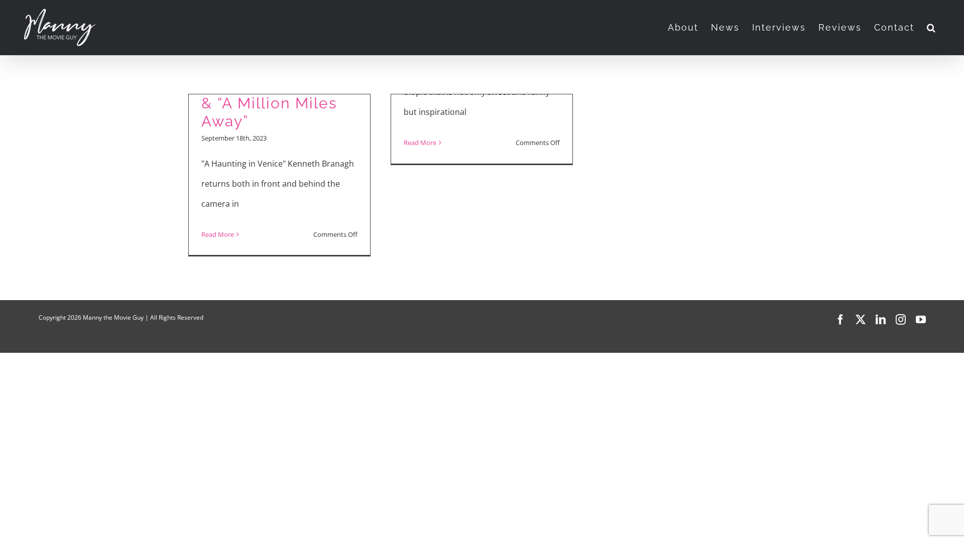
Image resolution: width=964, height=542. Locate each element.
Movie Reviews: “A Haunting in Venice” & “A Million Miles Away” (277, 94)
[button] (931, 28)
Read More (217, 234)
